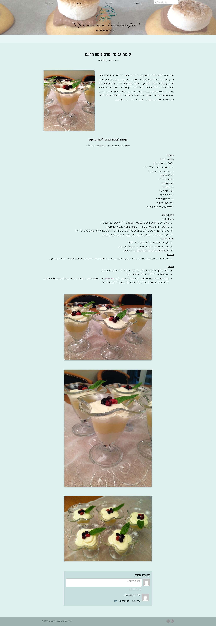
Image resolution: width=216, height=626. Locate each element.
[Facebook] (168, 621)
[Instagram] (172, 621)
